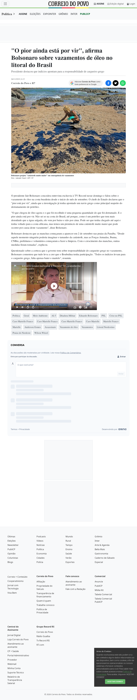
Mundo (69, 536)
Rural (68, 540)
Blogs (10, 562)
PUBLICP (85, 13)
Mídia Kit (99, 590)
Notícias (41, 545)
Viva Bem (12, 592)
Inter (97, 540)
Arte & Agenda (102, 545)
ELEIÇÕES (35, 13)
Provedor (12, 659)
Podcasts (41, 536)
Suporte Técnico (15, 672)
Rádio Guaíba (43, 636)
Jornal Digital (13, 635)
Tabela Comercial (103, 594)
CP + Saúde (13, 651)
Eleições (11, 540)
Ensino (69, 549)
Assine (100, 3)
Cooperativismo (15, 581)
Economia (42, 553)
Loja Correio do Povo (18, 639)
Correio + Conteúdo (17, 576)
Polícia (40, 562)
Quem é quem (44, 600)
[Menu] (5, 3)
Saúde (69, 553)
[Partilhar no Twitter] (116, 83)
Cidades (41, 557)
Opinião (11, 553)
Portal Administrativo (18, 655)
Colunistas (12, 557)
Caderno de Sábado (105, 557)
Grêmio (98, 536)
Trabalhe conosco (45, 605)
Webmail (11, 664)
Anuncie (99, 581)
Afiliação (41, 581)
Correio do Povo (45, 632)
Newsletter (13, 545)
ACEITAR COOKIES (115, 682)
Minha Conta (13, 668)
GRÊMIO (63, 13)
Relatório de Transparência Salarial (14, 680)
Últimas (11, 536)
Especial (99, 562)
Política (7, 13)
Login (132, 3)
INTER (74, 13)
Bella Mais (100, 549)
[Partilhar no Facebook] (108, 83)
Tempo (69, 545)
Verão (69, 557)
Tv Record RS (43, 640)
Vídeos (40, 540)
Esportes (70, 562)
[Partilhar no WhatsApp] (123, 83)
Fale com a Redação (75, 589)
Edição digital (117, 3)
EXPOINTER (49, 13)
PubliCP (11, 549)
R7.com (40, 644)
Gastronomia (101, 553)
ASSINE (23, 13)
